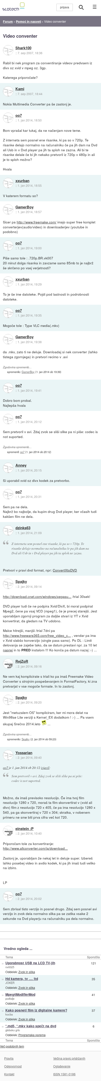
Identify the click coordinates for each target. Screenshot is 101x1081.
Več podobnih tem (12, 1046)
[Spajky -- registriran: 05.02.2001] (8, 584)
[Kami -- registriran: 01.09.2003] (8, 91)
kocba (9, 1014)
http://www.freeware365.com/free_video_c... (37, 635)
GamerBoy (24, 207)
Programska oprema (32, 1035)
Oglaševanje (61, 1066)
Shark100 (23, 48)
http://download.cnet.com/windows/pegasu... (37, 596)
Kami (19, 88)
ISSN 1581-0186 (64, 1074)
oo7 (18, 115)
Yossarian (23, 752)
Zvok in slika (26, 972)
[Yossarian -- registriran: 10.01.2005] (8, 755)
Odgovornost (13, 1066)
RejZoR (21, 661)
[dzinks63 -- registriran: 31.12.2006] (8, 530)
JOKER (9, 983)
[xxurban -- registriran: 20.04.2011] (8, 183)
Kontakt (9, 1074)
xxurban (22, 180)
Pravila (8, 1058)
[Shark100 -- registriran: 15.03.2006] (8, 50)
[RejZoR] (8, 664)
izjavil (45, 767)
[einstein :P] (8, 831)
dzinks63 (22, 527)
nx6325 (9, 967)
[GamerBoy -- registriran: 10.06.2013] (8, 209)
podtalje (9, 998)
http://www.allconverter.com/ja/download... (35, 848)
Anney (20, 465)
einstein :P (24, 828)
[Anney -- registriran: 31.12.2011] (8, 468)
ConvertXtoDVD (65, 570)
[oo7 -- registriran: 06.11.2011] (8, 118)
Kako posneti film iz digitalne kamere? (36, 1010)
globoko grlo (12, 1030)
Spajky (21, 581)
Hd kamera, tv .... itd (21, 978)
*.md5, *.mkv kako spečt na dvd (30, 1026)
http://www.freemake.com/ (36, 222)
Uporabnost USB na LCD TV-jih (30, 963)
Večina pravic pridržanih (69, 1058)
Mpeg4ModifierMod (20, 994)
